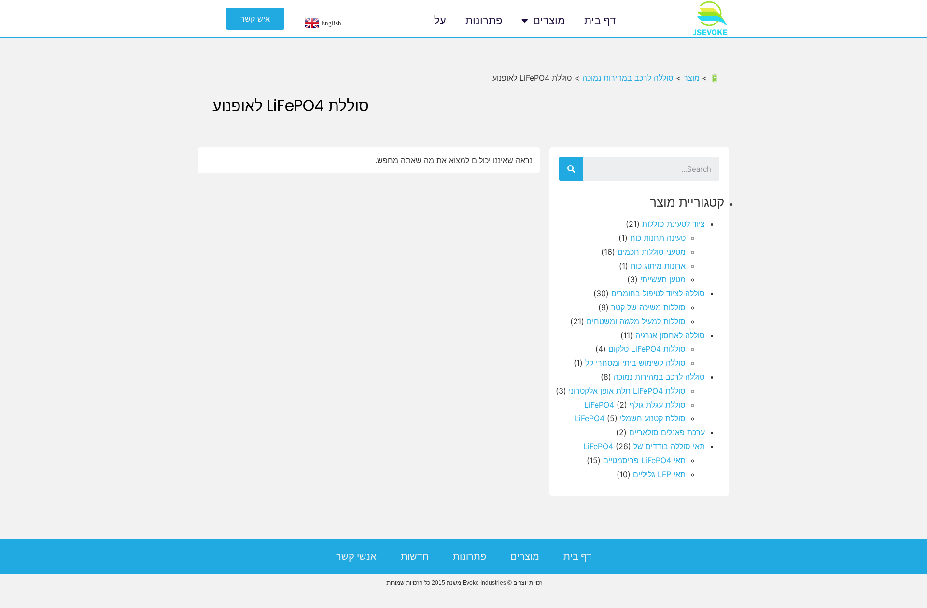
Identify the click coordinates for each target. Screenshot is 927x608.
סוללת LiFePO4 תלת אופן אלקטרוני (627, 391)
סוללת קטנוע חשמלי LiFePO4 (630, 418)
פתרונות (483, 20)
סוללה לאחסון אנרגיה (670, 335)
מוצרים (549, 20)
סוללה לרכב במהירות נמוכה (659, 377)
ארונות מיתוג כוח (658, 266)
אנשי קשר (356, 556)
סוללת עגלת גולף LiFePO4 (635, 405)
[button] (255, 19)
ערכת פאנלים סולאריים (667, 432)
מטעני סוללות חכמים (652, 252)
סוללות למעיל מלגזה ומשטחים (636, 321)
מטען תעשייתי (663, 279)
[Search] (571, 169)
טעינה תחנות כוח (658, 238)
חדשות (415, 556)
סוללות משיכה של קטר (648, 307)
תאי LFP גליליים (659, 474)
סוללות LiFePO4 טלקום (647, 349)
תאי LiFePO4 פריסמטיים (644, 460)
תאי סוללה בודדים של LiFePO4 (644, 446)
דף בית (600, 20)
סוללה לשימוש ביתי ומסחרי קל (635, 363)
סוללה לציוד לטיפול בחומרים (658, 293)
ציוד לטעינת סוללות (673, 224)
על (440, 20)
